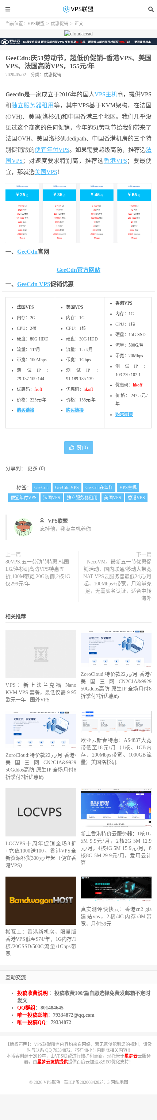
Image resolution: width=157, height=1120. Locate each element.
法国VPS (51, 497)
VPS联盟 (78, 9)
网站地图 (119, 1082)
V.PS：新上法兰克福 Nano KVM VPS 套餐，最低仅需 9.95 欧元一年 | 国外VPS (40, 692)
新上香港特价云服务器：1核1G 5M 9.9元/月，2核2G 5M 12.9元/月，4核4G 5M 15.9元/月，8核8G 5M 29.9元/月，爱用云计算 (116, 848)
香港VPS (115, 161)
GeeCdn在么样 (99, 487)
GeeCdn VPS (33, 284)
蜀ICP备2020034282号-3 (87, 1082)
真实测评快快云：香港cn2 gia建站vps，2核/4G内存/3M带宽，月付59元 (116, 917)
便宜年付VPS (52, 150)
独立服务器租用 (33, 105)
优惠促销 (59, 23)
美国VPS (46, 172)
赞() (82, 447)
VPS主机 (106, 94)
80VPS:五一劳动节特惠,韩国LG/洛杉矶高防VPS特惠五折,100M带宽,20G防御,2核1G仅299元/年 (37, 572)
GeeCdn (27, 252)
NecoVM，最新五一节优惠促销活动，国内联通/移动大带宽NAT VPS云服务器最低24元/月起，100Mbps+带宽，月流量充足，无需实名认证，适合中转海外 (117, 580)
